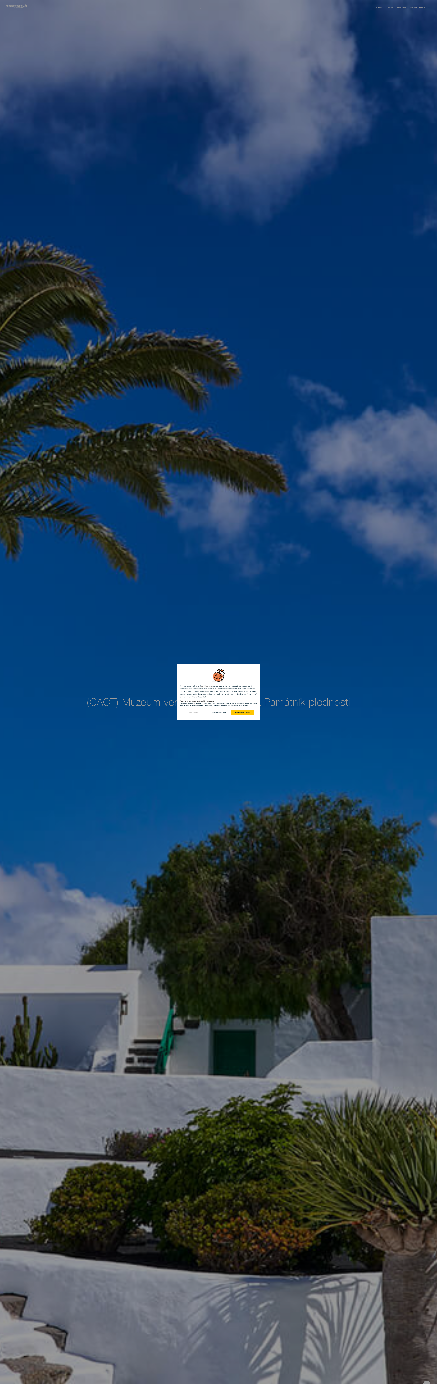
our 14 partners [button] (206, 686)
